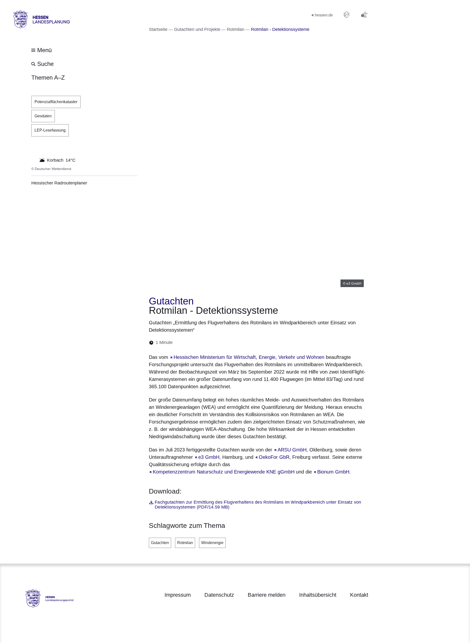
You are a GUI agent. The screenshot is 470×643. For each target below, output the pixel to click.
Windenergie (212, 543)
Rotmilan (185, 543)
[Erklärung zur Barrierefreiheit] (364, 15)
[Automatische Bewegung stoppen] (34, 159)
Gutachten (160, 543)
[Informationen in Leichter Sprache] (347, 15)
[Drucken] (218, 343)
